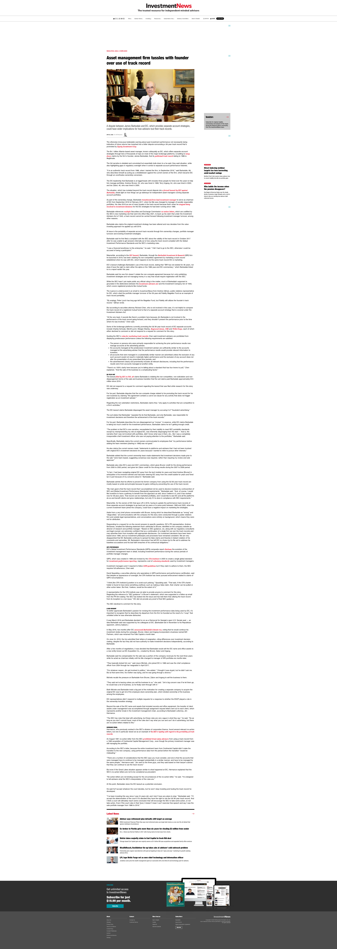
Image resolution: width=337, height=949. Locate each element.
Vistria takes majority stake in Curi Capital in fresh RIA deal (145, 838)
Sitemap (108, 937)
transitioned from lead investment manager (159, 200)
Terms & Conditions (111, 926)
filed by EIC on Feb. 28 (124, 377)
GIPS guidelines (149, 566)
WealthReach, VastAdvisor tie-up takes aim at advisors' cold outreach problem (154, 848)
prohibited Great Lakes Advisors (156, 739)
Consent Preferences (111, 931)
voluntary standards (161, 561)
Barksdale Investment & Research (171, 255)
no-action (165, 212)
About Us (109, 920)
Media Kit (155, 924)
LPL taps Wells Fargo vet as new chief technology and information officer (151, 857)
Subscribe (115, 906)
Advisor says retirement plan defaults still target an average (146, 819)
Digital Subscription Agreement (182, 924)
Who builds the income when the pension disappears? (216, 187)
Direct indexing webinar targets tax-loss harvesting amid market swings (216, 170)
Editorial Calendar (157, 926)
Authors (108, 933)
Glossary (109, 922)
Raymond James (157, 329)
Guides (154, 922)
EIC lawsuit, (134, 255)
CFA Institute (153, 559)
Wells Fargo (177, 329)
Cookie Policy (110, 928)
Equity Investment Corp (126, 147)
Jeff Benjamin (119, 134)
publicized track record (164, 156)
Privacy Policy (110, 924)
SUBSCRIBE (220, 18)
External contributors (111, 935)
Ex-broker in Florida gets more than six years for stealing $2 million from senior (154, 829)
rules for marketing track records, (135, 336)
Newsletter (177, 920)
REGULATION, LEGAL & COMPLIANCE (117, 51)
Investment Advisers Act (148, 284)
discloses (168, 549)
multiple (127, 212)
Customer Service (134, 922)
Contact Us (132, 920)
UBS (167, 329)
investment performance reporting (123, 561)
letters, (172, 212)
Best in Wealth (196, 18)
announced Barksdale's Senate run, (148, 630)
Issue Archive (178, 922)
